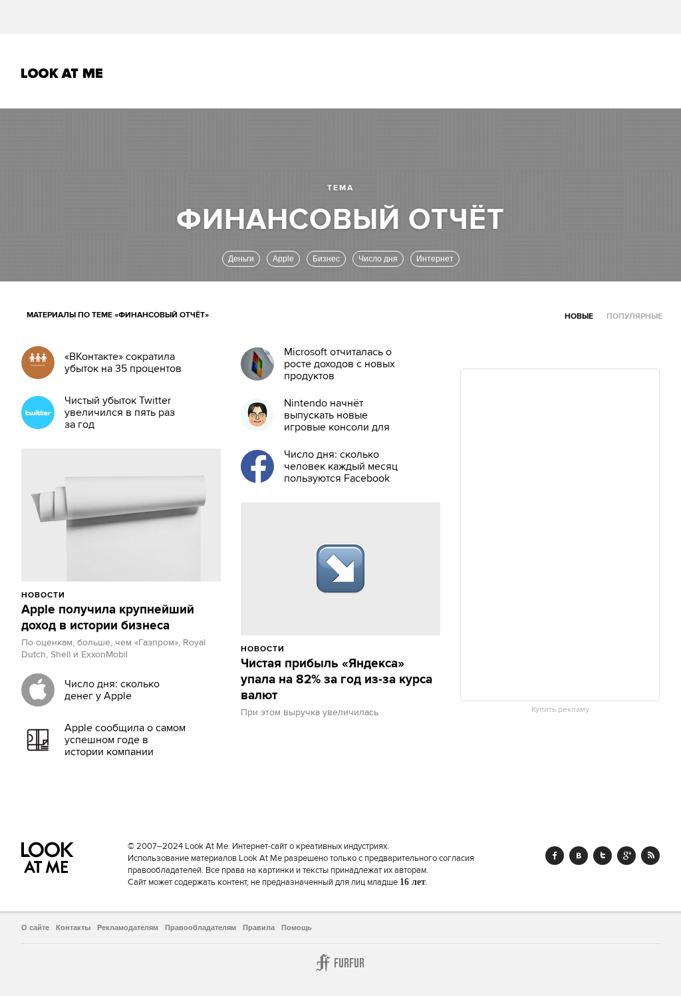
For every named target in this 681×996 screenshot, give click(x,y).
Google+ (626, 855)
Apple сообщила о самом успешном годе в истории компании (125, 740)
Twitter (602, 855)
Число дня (378, 258)
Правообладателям (200, 927)
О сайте (35, 927)
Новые (579, 316)
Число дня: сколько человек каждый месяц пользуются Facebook (341, 466)
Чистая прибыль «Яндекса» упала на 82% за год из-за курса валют (336, 680)
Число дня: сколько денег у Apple (112, 690)
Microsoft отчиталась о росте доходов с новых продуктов (339, 364)
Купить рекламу (560, 710)
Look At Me (62, 73)
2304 (314, 648)
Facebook (554, 855)
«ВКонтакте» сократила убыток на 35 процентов (123, 363)
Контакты (73, 927)
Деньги (241, 258)
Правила (259, 927)
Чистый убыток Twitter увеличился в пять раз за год (120, 412)
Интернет (435, 258)
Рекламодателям (127, 927)
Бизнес (326, 258)
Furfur (340, 962)
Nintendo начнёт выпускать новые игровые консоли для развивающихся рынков (343, 421)
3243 (94, 594)
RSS (650, 855)
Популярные (634, 316)
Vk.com (578, 855)
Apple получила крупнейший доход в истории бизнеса (107, 618)
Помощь (296, 927)
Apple (283, 258)
